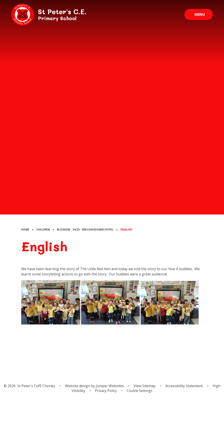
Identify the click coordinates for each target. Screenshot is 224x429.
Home (25, 229)
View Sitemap (145, 385)
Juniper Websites (109, 385)
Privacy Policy (106, 390)
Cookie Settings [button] (139, 390)
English (126, 229)
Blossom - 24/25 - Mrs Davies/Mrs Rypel (85, 229)
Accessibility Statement (184, 385)
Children (43, 229)
